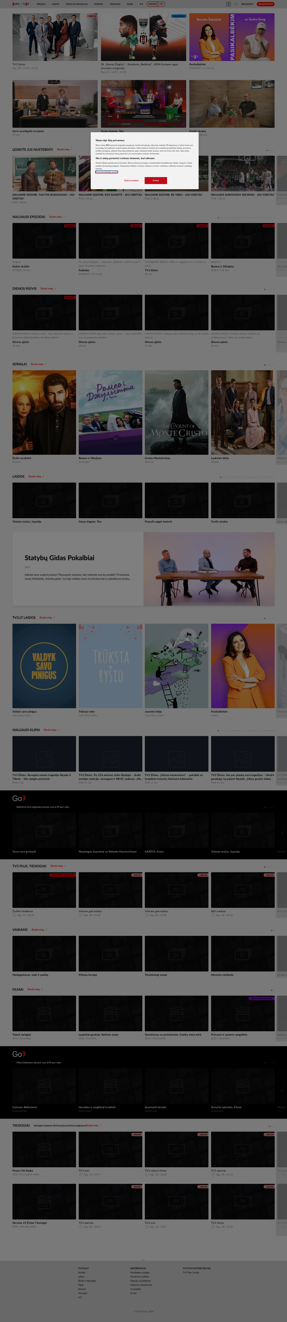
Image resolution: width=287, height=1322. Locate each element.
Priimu (156, 180)
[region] (145, 160)
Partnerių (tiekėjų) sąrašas (107, 172)
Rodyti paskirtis (131, 180)
